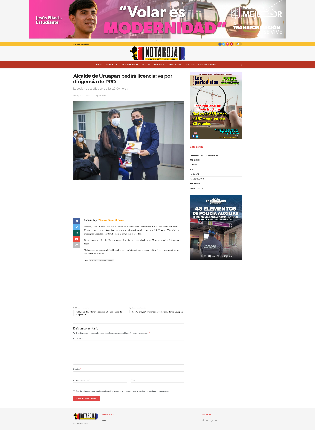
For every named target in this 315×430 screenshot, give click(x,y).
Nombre (77, 369)
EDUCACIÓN (175, 64)
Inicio (99, 64)
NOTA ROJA (112, 64)
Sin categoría (196, 188)
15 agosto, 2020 (100, 96)
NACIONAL (159, 64)
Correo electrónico (82, 380)
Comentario (79, 338)
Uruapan (93, 260)
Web (132, 380)
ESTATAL (146, 64)
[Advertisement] (128, 201)
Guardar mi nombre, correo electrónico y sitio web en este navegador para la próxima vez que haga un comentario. (122, 391)
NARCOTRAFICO (130, 64)
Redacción (85, 96)
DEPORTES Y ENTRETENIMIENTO (201, 64)
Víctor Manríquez (106, 260)
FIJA (191, 169)
